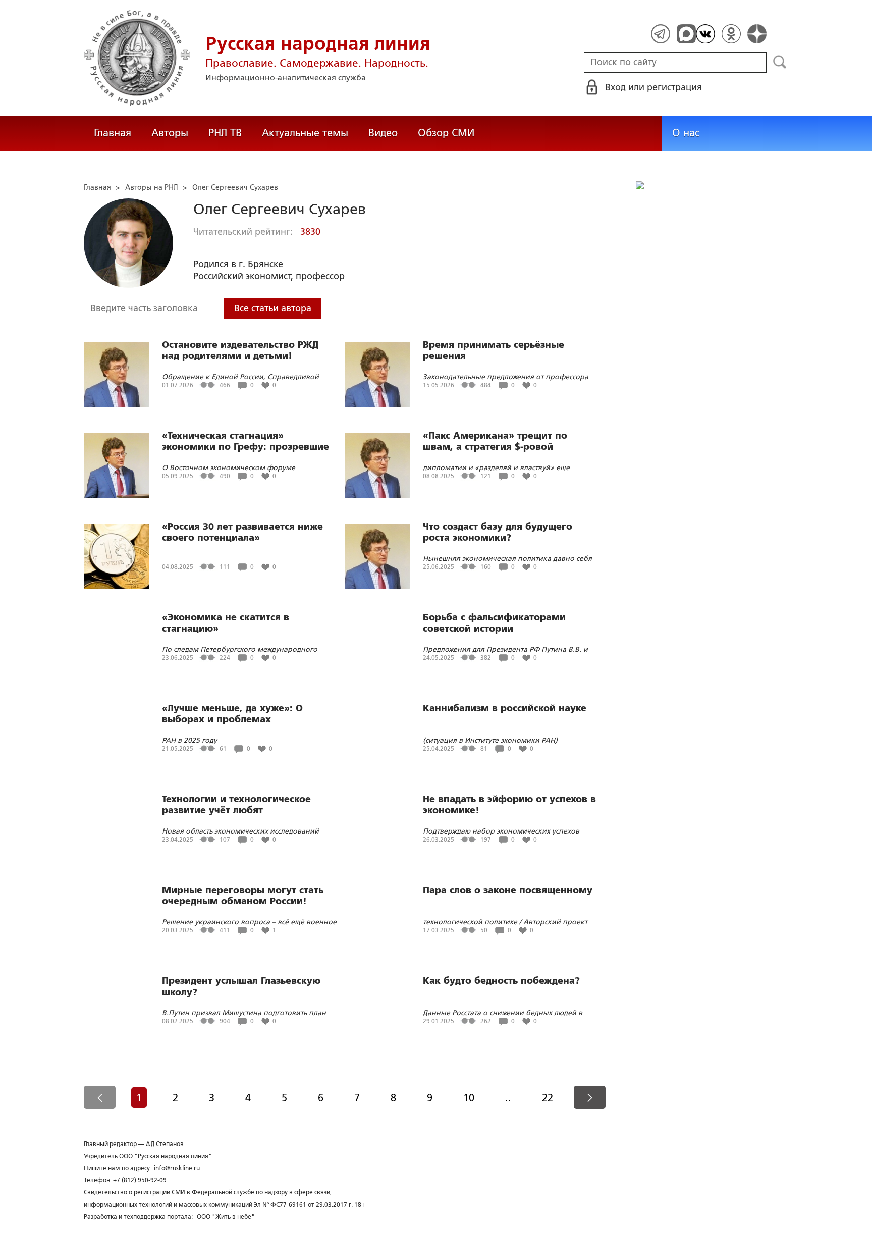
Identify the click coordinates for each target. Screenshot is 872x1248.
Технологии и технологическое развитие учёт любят (236, 804)
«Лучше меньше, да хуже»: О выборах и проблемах (232, 713)
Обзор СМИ (446, 132)
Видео (383, 132)
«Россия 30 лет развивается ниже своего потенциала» (242, 532)
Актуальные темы (305, 132)
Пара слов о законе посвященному (507, 890)
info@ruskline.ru (177, 1168)
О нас (685, 132)
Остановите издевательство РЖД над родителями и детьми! (240, 350)
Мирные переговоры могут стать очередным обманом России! (242, 895)
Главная (112, 132)
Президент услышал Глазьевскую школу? (241, 986)
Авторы (169, 132)
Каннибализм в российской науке (504, 708)
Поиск (780, 62)
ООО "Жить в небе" (226, 1216)
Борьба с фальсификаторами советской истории (494, 623)
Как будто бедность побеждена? (501, 981)
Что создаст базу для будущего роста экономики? (497, 532)
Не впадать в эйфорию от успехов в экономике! (509, 804)
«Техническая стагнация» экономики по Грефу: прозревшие (245, 441)
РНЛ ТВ (225, 132)
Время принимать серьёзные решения (493, 350)
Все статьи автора (272, 308)
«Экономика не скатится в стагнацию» (225, 623)
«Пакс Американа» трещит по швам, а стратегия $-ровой (495, 441)
